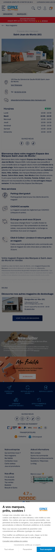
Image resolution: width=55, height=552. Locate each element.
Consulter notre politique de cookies (15, 541)
